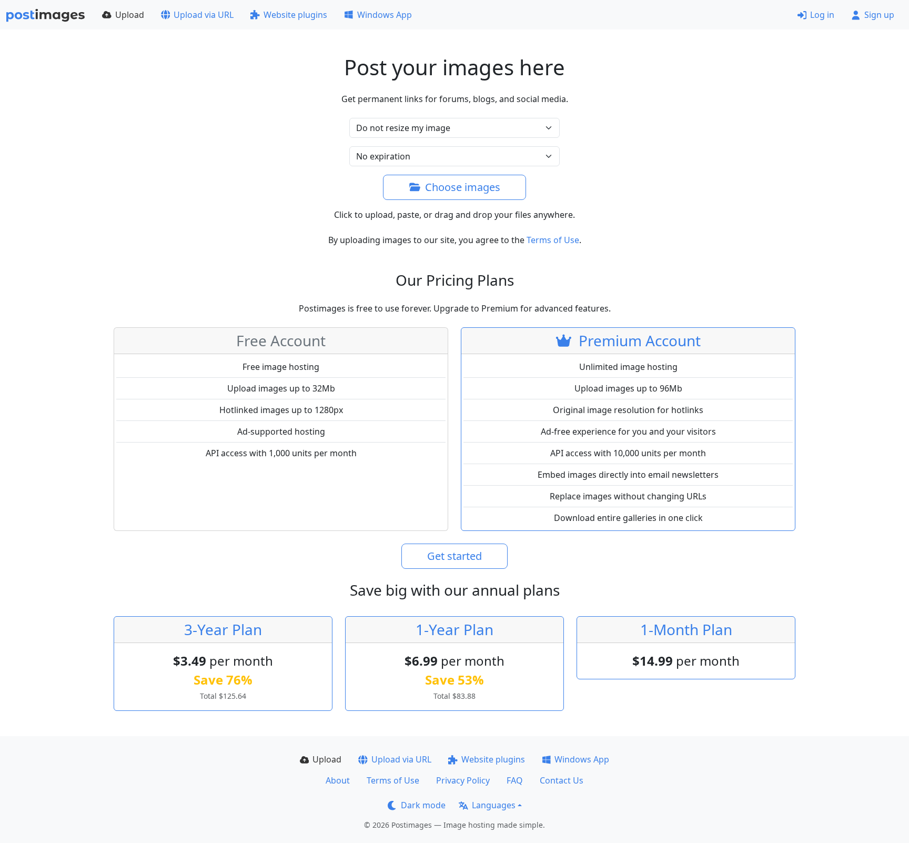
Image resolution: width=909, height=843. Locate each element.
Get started (454, 556)
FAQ (515, 780)
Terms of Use (553, 240)
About (338, 780)
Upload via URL (204, 15)
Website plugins (295, 15)
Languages (494, 805)
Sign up (879, 15)
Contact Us (561, 780)
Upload (129, 15)
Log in (822, 15)
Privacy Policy (463, 780)
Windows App (384, 15)
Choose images (462, 187)
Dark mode (423, 805)
